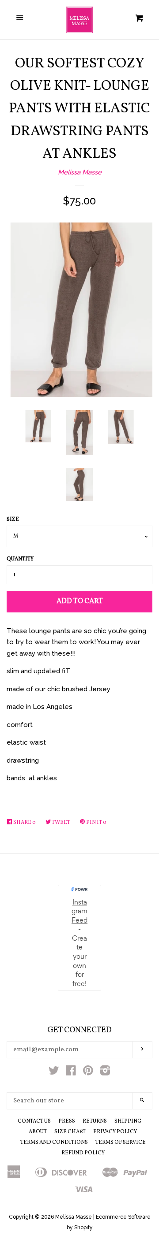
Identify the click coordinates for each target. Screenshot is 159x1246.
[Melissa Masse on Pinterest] (88, 1072)
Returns (95, 1121)
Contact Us (34, 1121)
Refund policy (83, 1153)
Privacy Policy (115, 1131)
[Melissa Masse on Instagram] (105, 1072)
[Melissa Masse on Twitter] (54, 1072)
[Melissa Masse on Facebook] (70, 1072)
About (38, 1131)
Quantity (20, 559)
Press (66, 1121)
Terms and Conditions (54, 1142)
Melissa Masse (80, 172)
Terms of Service (120, 1142)
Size (13, 519)
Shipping (127, 1121)
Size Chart (70, 1131)
